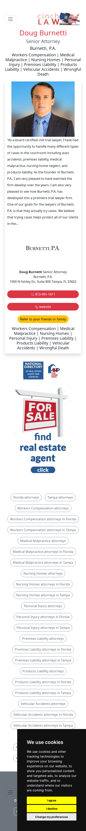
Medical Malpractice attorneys (43, 541)
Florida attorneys (26, 497)
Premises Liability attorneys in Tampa (43, 660)
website (45, 306)
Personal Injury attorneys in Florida (43, 617)
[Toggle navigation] (10, 19)
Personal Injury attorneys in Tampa (43, 627)
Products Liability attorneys (43, 671)
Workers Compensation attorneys (43, 508)
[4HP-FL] (43, 418)
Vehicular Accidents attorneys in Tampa (43, 725)
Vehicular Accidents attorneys (43, 703)
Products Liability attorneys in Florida (43, 682)
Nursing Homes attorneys (43, 573)
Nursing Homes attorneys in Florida (43, 584)
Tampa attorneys (60, 497)
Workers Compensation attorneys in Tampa (43, 530)
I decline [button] (51, 808)
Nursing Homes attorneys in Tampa (43, 595)
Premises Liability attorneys (43, 638)
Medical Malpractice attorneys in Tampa (43, 562)
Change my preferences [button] (51, 817)
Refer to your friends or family (43, 319)
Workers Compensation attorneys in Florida (43, 519)
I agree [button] (51, 800)
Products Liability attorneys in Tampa (43, 693)
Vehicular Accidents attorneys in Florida (43, 714)
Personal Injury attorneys (43, 606)
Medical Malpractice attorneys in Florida (43, 551)
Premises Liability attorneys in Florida (43, 649)
